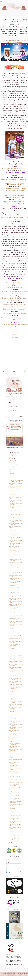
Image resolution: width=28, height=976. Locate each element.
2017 (9, 457)
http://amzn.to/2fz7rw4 (16, 197)
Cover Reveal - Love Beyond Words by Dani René (16, 515)
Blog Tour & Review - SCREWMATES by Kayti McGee (16, 702)
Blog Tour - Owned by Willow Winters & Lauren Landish (16, 524)
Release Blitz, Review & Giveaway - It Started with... (15, 831)
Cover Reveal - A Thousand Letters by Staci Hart (15, 833)
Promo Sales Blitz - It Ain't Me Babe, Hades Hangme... (15, 504)
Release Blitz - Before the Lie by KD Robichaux (15, 774)
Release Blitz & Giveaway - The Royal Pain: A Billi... (15, 521)
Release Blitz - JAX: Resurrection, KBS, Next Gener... (16, 650)
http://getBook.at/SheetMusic (14, 195)
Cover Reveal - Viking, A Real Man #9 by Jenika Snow (15, 819)
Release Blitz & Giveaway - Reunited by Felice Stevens (15, 512)
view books (20, 432)
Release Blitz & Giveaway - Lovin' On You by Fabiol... (15, 585)
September (12, 464)
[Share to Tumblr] (16, 332)
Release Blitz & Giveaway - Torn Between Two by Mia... (14, 836)
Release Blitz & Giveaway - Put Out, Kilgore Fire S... (15, 642)
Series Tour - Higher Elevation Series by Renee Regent (15, 582)
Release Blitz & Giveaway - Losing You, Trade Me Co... (16, 608)
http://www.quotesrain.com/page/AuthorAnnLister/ (14, 319)
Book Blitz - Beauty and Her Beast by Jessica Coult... (15, 760)
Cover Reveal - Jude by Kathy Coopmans (14, 810)
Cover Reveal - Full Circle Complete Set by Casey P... (15, 679)
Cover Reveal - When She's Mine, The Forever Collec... (15, 630)
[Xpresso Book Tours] (14, 931)
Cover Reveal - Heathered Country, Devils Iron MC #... (15, 593)
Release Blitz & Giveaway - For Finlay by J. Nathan (15, 484)
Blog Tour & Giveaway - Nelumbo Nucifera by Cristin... (15, 659)
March (11, 475)
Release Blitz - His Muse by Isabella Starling (15, 693)
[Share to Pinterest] (14, 332)
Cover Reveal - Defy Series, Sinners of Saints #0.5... (15, 676)
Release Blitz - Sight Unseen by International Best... (14, 713)
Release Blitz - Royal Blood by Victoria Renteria (15, 796)
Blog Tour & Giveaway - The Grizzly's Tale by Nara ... (15, 757)
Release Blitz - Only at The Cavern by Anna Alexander (15, 728)
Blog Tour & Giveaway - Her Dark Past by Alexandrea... (16, 708)
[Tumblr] (21, 409)
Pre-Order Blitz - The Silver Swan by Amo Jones (15, 501)
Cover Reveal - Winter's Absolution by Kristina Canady (16, 808)
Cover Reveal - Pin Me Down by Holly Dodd (15, 538)
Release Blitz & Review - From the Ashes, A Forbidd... (15, 613)
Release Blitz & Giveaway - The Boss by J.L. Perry (15, 596)
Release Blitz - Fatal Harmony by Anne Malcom (15, 492)
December (11, 458)
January (11, 478)
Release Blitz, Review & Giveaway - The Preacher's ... (15, 731)
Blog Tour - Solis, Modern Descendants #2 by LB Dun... (16, 509)
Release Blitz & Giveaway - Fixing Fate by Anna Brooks (16, 487)
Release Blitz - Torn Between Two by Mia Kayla (15, 769)
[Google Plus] (16, 409)
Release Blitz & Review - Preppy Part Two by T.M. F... (15, 734)
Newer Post (4, 371)
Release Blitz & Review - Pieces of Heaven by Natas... (15, 547)
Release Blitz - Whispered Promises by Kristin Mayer (15, 839)
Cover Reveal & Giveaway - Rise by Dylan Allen (15, 639)
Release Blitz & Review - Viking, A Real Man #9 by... (15, 550)
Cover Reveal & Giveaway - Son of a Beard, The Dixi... (15, 576)
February (11, 477)
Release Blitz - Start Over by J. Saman (15, 557)
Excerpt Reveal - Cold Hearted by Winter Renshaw (15, 599)
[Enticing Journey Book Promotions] (14, 917)
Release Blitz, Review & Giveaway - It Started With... (15, 822)
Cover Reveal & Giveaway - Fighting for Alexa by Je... (15, 622)
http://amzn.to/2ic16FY (16, 42)
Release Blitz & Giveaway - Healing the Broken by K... (16, 633)
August (11, 466)
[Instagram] (14, 409)
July (10, 467)
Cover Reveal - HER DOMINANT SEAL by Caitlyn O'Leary (15, 619)
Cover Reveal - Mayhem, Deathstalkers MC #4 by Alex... (16, 579)
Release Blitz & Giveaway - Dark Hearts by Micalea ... (14, 766)
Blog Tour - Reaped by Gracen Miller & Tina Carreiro (16, 665)
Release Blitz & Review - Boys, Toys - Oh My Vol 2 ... (15, 747)
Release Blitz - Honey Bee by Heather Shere (15, 825)
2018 (9, 455)
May (10, 471)
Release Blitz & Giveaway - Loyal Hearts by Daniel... (14, 535)
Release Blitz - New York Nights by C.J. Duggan (16, 602)
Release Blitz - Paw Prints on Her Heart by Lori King (16, 544)
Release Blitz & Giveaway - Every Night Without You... (15, 682)
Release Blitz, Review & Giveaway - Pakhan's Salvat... (15, 530)
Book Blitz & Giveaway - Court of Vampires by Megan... (15, 605)
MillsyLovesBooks (14, 426)
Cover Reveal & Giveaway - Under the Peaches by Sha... (15, 560)
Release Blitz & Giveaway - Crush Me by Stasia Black (15, 489)
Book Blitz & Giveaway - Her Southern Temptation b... (16, 790)
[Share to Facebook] (13, 332)
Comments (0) (15, 334)
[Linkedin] (13, 410)
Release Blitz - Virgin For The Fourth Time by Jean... (15, 793)
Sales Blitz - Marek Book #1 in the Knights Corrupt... (15, 699)
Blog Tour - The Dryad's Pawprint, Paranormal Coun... (15, 799)
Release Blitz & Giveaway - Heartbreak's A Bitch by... (14, 532)
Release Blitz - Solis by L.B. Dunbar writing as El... (15, 570)
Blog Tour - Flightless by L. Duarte (15, 736)
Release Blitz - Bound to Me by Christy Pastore (15, 565)
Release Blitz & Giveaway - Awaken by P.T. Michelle (15, 741)
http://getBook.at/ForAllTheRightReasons (14, 180)
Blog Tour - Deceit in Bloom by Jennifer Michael (14, 785)
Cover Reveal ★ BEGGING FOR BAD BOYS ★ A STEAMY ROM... (16, 481)
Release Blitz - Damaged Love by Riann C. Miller (16, 738)
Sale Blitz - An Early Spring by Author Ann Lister (15, 662)
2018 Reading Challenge (15, 424)
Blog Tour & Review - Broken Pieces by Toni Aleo (16, 671)
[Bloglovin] (19, 409)
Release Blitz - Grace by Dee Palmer (15, 752)
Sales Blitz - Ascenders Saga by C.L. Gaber (15, 719)
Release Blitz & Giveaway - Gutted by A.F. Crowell (15, 507)
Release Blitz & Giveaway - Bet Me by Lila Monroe (15, 636)
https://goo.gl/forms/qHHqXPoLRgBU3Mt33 (14, 218)
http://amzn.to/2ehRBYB (16, 190)
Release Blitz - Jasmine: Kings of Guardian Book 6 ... (14, 653)
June (10, 469)
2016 (9, 842)
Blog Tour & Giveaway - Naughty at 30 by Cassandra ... (15, 754)
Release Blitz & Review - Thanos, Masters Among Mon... (15, 673)
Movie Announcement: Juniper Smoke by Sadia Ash (15, 668)
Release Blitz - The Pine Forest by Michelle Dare (15, 555)
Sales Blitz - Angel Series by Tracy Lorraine (15, 780)
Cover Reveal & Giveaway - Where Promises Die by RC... (15, 696)
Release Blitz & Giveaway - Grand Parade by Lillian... (15, 744)
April (10, 473)
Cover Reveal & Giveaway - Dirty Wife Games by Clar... (15, 813)
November (12, 460)
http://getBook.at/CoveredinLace (14, 201)
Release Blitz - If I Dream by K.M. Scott (16, 782)
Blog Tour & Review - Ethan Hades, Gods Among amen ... (15, 777)
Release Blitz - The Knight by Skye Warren (15, 498)
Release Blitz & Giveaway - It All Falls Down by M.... (15, 656)
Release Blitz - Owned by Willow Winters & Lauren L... (15, 590)
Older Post (25, 371)
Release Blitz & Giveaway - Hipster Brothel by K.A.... (15, 788)
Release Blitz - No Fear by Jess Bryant (15, 562)
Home (14, 371)
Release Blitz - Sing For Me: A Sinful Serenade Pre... (15, 725)
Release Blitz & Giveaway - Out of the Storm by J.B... (15, 495)
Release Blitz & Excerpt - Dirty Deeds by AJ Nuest (15, 541)
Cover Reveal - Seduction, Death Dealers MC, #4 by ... (14, 645)
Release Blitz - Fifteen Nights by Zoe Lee (15, 705)
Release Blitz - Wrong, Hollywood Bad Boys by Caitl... (15, 587)
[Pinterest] (12, 409)
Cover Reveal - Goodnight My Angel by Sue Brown (16, 711)
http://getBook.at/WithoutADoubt (14, 188)
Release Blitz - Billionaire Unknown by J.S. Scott (15, 527)
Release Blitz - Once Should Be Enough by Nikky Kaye (16, 552)
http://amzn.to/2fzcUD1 (16, 204)
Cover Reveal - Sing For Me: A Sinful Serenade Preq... (15, 805)
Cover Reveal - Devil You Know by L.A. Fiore (15, 828)
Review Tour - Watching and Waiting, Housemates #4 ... (15, 750)
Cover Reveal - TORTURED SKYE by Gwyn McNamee (15, 802)
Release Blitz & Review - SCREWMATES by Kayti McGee (15, 771)
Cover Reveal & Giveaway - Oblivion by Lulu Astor (15, 685)
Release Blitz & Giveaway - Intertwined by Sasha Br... (16, 567)
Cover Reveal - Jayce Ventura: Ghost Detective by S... (15, 722)
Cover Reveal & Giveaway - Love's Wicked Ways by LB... (15, 688)
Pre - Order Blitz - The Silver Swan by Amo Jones (15, 573)
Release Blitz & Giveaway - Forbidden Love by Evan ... (15, 716)
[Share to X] (11, 332)
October (11, 462)
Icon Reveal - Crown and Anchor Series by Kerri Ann (14, 610)
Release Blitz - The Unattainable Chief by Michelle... (15, 648)
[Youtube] (15, 410)
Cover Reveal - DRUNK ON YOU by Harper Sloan (15, 625)
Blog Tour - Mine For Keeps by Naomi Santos (15, 518)
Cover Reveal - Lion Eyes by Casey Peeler (15, 816)
